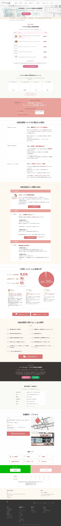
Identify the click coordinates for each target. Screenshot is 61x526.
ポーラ (20, 516)
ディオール (20, 513)
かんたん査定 (45, 470)
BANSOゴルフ (33, 510)
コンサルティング (9, 516)
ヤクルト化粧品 (21, 519)
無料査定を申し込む (26, 13)
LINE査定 (15, 470)
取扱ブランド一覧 (21, 520)
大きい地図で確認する (34, 431)
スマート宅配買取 (43, 129)
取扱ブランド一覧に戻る (30, 94)
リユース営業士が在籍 (46, 510)
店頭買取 (8, 513)
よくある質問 (9, 510)
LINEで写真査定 (35, 13)
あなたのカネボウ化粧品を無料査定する (30, 66)
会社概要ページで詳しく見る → (30, 406)
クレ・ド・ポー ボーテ (22, 510)
